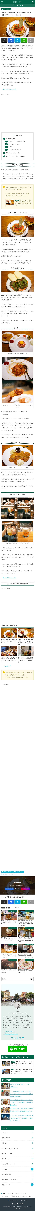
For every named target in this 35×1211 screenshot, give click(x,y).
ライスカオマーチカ (13, 144)
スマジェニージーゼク (13, 149)
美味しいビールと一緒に (12, 153)
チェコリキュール (7, 1153)
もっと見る (6, 666)
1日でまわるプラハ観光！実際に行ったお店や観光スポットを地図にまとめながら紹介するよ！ (21, 1118)
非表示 (20, 135)
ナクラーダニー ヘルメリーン (15, 141)
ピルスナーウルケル (6, 9)
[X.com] (15, 5)
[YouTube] (17, 5)
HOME (3, 1193)
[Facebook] (12, 5)
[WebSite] (12, 1038)
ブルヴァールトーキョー (8, 874)
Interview (4, 1132)
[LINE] (22, 5)
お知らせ (4, 1143)
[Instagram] (20, 5)
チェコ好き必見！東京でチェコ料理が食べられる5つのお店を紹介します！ (21, 1110)
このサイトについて (14, 1200)
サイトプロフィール (10, 1031)
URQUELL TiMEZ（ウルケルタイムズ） (17, 1206)
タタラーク (10, 146)
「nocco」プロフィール (11, 1034)
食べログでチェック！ (9, 89)
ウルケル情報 (6, 1137)
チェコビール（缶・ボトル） (10, 1148)
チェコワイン (6, 1158)
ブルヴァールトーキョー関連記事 (14, 156)
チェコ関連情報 (6, 1174)
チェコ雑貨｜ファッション (10, 1179)
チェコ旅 (4, 1169)
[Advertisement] (17, 113)
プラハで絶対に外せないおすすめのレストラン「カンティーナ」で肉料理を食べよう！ (21, 1102)
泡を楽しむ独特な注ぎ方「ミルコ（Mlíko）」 (20, 1086)
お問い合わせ (24, 1200)
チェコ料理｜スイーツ (8, 1164)
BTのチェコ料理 (9, 138)
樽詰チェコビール (19, 871)
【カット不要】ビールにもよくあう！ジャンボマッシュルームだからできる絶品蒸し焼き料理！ (21, 1094)
